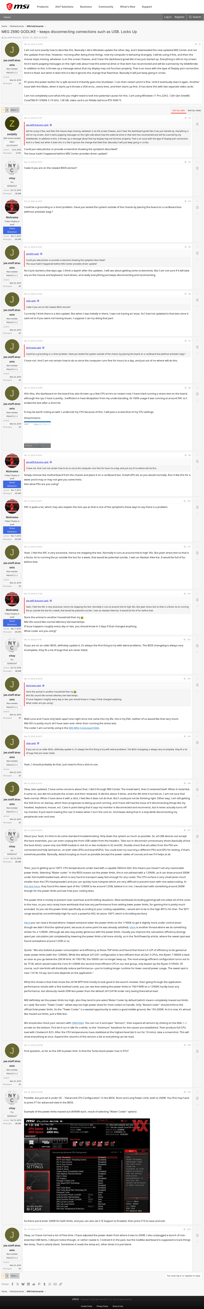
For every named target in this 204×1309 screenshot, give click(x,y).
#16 (189, 783)
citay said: (31, 300)
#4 (189, 201)
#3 (189, 162)
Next (13, 110)
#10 (189, 501)
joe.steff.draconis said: (37, 125)
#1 (200, 44)
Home (7, 16)
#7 (189, 341)
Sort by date (178, 110)
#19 (189, 1092)
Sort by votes (194, 110)
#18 (189, 1045)
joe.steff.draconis (12, 37)
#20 (189, 1229)
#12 (189, 594)
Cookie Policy (86, 1306)
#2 (189, 118)
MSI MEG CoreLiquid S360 (84, 728)
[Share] (196, 44)
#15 (189, 736)
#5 (189, 247)
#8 (189, 388)
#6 (189, 294)
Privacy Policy (102, 1306)
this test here (32, 886)
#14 (189, 679)
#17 (189, 830)
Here (27, 922)
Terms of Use (117, 1306)
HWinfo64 (78, 1023)
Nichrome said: (33, 347)
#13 (189, 639)
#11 (189, 547)
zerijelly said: (32, 253)
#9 (189, 455)
